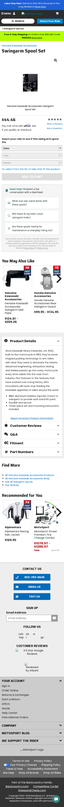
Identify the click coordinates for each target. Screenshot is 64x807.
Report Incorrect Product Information (32, 418)
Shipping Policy (51, 765)
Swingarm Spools (13, 28)
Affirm (6, 704)
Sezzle (6, 708)
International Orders (15, 717)
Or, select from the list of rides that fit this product (31, 169)
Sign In (6, 686)
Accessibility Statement (42, 769)
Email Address (16, 612)
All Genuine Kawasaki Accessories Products (29, 475)
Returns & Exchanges (15, 695)
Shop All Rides (52, 773)
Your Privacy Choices (23, 764)
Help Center (10, 713)
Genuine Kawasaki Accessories (19, 45)
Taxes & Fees (14, 769)
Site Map (8, 773)
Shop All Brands (29, 773)
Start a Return (11, 699)
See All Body (12, 485)
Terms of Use (20, 761)
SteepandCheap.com (32, 790)
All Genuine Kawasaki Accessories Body (27, 478)
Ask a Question (54, 128)
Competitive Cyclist (46, 786)
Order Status (10, 690)
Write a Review (54, 123)
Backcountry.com (17, 786)
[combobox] (32, 148)
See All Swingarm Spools (19, 481)
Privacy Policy (43, 761)
